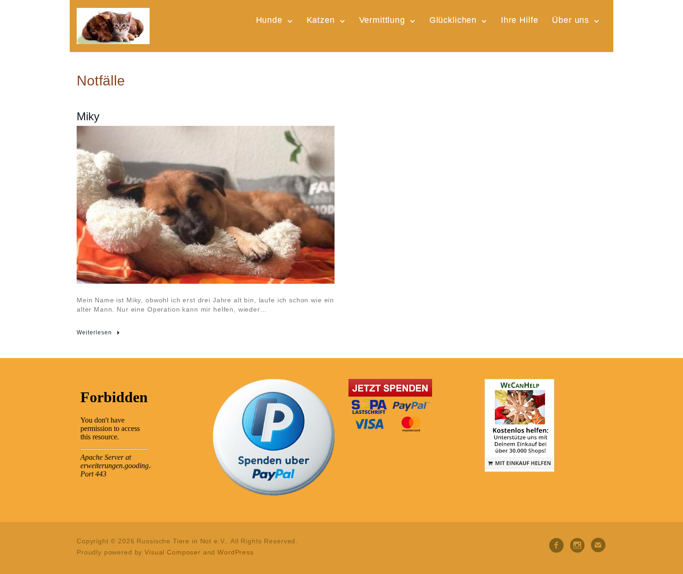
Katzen (321, 20)
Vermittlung (382, 20)
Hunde (269, 20)
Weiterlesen (94, 332)
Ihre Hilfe (520, 20)
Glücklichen (453, 20)
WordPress (235, 552)
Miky (88, 116)
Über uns (570, 20)
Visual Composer (172, 552)
